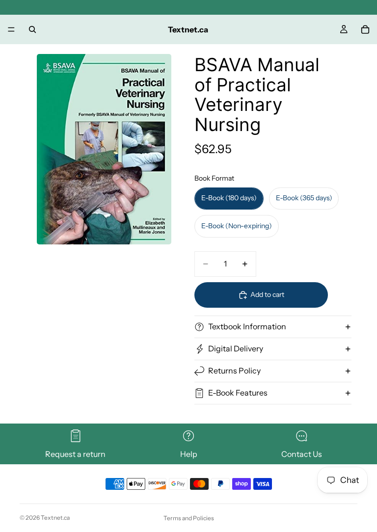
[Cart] (365, 29)
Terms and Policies (188, 518)
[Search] (32, 29)
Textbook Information (247, 326)
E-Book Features (238, 393)
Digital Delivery (235, 348)
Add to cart (267, 294)
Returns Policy (234, 370)
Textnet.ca (55, 517)
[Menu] (11, 29)
